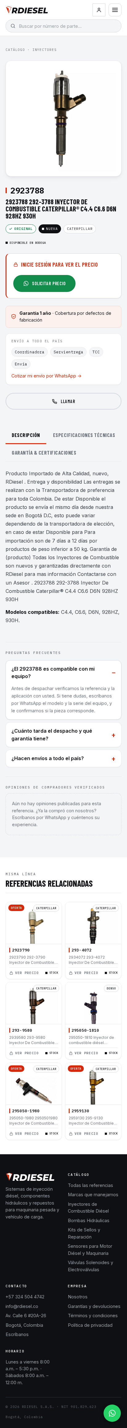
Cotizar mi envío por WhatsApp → (46, 375)
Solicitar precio (49, 283)
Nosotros (78, 1296)
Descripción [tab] (26, 435)
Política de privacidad (90, 1325)
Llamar (68, 401)
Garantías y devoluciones (94, 1306)
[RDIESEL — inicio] (27, 10)
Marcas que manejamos (93, 1194)
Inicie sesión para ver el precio (59, 264)
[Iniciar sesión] (98, 9)
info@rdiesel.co (22, 1306)
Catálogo (15, 50)
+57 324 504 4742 (25, 1296)
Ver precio (27, 972)
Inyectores (44, 50)
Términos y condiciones (93, 1315)
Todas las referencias (90, 1185)
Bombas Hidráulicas (88, 1220)
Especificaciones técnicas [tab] (84, 435)
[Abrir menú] (115, 9)
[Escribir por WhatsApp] (112, 1413)
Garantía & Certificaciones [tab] (44, 452)
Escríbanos (17, 1334)
